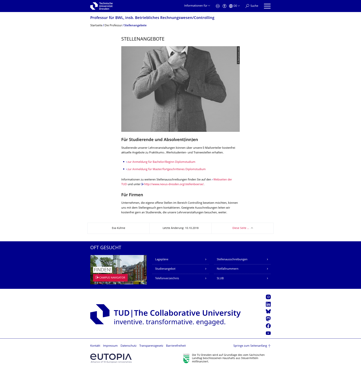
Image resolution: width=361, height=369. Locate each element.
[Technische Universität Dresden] (101, 6)
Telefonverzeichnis (167, 278)
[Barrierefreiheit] (224, 6)
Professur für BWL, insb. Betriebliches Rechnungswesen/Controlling (152, 18)
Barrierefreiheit (176, 346)
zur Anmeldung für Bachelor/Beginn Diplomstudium (161, 162)
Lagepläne (161, 259)
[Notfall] (218, 6)
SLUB (220, 278)
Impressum (110, 346)
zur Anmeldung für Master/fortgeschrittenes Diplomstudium (166, 169)
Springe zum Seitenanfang (250, 346)
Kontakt (95, 346)
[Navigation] (267, 6)
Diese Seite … (240, 228)
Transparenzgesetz (151, 346)
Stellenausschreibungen (232, 259)
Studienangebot (165, 269)
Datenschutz (129, 346)
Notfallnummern (227, 269)
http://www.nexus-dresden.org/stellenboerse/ (174, 184)
